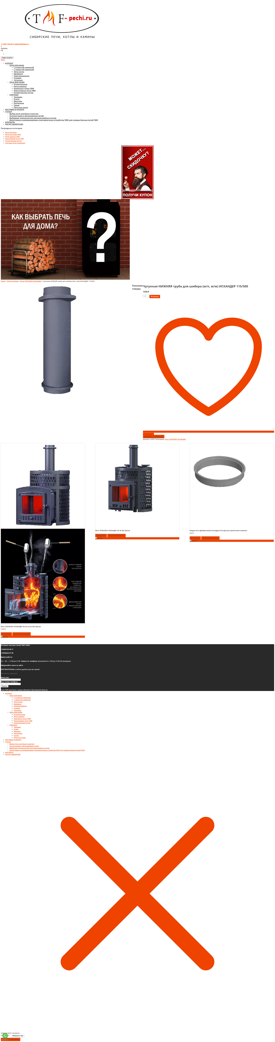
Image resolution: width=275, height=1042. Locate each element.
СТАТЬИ (8, 112)
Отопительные (20, 84)
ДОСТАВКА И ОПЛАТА (14, 109)
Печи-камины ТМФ (12, 137)
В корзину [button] (6, 634)
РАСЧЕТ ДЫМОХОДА (14, 124)
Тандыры (18, 97)
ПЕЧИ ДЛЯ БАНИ (16, 65)
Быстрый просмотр (21, 634)
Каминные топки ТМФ (24, 88)
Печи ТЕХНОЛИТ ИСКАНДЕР (30, 281)
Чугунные (18, 80)
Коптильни (19, 103)
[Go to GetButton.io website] (5, 1039)
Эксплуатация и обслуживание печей (26, 116)
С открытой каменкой (24, 67)
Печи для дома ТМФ (13, 134)
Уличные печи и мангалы (15, 143)
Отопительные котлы (23, 93)
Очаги (17, 99)
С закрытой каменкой (24, 69)
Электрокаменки (21, 76)
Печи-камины (20, 86)
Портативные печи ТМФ (25, 90)
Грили (16, 105)
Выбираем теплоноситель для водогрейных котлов (32, 118)
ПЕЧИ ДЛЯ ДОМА (16, 82)
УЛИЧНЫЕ (13, 95)
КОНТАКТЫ (10, 122)
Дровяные (18, 74)
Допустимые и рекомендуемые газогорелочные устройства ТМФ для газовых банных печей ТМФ (53, 120)
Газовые (17, 78)
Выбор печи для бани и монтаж (23, 114)
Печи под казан (21, 107)
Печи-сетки (19, 72)
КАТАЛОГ (9, 63)
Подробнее (101, 536)
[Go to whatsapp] (5, 1035)
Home (3, 281)
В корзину (155, 296)
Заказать (5, 686)
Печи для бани (11, 132)
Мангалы (18, 101)
